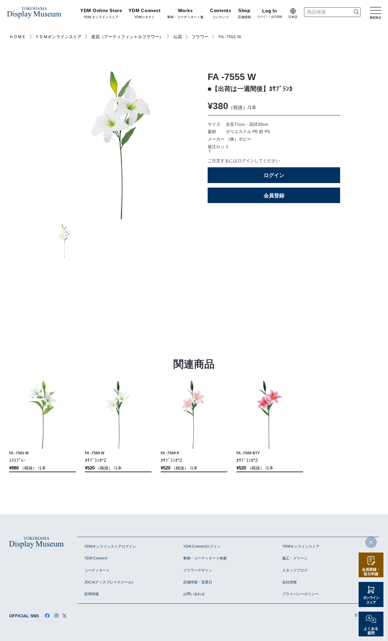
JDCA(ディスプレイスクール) (108, 582)
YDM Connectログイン (202, 546)
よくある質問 (371, 630)
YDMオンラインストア (300, 546)
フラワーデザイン (197, 570)
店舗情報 (244, 14)
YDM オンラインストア (101, 14)
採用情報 (91, 594)
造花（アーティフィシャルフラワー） (127, 37)
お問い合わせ (194, 594)
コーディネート (97, 570)
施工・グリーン (295, 558)
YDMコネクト (144, 14)
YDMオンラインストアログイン (110, 546)
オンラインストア (371, 600)
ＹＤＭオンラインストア (58, 37)
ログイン (274, 175)
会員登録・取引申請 (371, 571)
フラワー (200, 37)
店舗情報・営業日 (197, 582)
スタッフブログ (295, 570)
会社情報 (289, 582)
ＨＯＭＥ (17, 37)
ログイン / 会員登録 (269, 13)
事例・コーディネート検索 (205, 558)
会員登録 (274, 195)
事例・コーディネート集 (185, 14)
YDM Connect (95, 558)
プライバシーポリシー (300, 594)
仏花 (177, 37)
